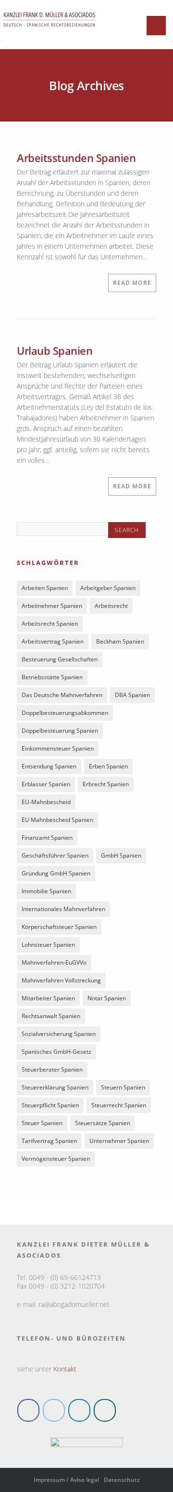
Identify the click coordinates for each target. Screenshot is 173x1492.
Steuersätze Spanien (102, 1123)
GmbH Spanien (121, 855)
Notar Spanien (106, 998)
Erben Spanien (108, 766)
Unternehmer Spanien (119, 1141)
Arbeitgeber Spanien (108, 588)
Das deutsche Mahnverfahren (62, 695)
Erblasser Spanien (46, 784)
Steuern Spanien (123, 1087)
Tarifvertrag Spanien (49, 1141)
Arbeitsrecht (111, 606)
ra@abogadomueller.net (74, 1304)
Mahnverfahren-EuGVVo (54, 962)
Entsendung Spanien (49, 766)
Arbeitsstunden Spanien (76, 157)
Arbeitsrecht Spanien (50, 623)
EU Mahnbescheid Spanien (57, 820)
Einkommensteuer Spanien (58, 748)
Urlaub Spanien (54, 350)
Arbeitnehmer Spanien (52, 606)
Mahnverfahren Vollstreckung (61, 980)
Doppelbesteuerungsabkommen (65, 713)
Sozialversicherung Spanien (59, 1034)
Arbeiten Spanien (45, 588)
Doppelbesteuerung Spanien (60, 730)
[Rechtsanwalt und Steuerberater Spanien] (49, 31)
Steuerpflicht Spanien (50, 1105)
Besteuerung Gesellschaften (60, 659)
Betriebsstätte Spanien (52, 677)
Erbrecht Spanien (106, 784)
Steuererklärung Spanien (55, 1087)
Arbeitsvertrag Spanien (53, 641)
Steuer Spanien (42, 1123)
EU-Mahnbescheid (46, 802)
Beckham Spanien (120, 641)
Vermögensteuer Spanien (56, 1159)
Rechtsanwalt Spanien (51, 1016)
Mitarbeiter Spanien (48, 998)
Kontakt (64, 1368)
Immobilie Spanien (46, 891)
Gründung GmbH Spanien (56, 873)
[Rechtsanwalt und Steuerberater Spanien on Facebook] (28, 1410)
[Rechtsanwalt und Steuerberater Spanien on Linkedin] (79, 1410)
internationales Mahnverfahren (63, 909)
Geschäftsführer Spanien (55, 855)
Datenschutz (122, 1480)
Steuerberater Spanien (52, 1069)
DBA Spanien (132, 695)
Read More (132, 283)
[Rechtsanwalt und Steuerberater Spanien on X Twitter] (54, 1410)
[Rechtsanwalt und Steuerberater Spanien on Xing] (105, 1410)
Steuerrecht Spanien (118, 1105)
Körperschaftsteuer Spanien (59, 927)
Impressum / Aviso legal (66, 1480)
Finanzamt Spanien (47, 837)
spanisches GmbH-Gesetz (56, 1052)
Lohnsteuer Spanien (48, 945)
